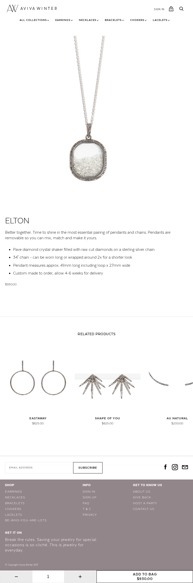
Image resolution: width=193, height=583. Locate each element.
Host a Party (145, 503)
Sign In (89, 491)
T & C (87, 509)
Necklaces (87, 20)
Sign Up (89, 497)
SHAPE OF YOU (107, 418)
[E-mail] (185, 467)
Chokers (137, 20)
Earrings (62, 20)
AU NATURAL (177, 418)
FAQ (86, 503)
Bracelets (113, 20)
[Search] (181, 9)
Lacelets (160, 20)
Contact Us (143, 509)
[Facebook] (165, 467)
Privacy (90, 515)
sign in (159, 9)
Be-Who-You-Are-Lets (26, 520)
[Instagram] (175, 467)
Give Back (142, 497)
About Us (141, 491)
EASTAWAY (38, 418)
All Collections (33, 20)
